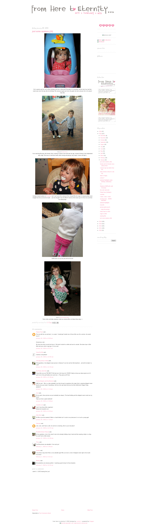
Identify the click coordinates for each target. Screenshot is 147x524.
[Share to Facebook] (58, 323)
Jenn (37, 393)
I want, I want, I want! (105, 196)
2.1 (101, 184)
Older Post (90, 510)
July (101, 146)
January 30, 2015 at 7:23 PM (44, 419)
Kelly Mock (39, 415)
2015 (100, 133)
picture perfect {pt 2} (105, 207)
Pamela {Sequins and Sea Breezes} (45, 381)
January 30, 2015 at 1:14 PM (44, 389)
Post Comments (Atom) (45, 513)
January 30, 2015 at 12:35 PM (44, 377)
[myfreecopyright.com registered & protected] (73, 523)
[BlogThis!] (54, 323)
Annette (38, 450)
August (102, 144)
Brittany (38, 460)
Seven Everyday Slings (64, 317)
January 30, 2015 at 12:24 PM (44, 367)
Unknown (38, 423)
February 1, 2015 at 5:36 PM (44, 446)
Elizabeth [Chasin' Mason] (42, 431)
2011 (100, 228)
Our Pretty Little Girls (41, 371)
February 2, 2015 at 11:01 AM (44, 465)
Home (62, 510)
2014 (100, 221)
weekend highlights (104, 202)
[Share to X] (56, 323)
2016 (100, 131)
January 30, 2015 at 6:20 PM (44, 411)
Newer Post (35, 510)
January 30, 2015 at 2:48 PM (44, 401)
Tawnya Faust (39, 332)
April (101, 153)
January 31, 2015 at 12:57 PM (44, 428)
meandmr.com (39, 405)
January (102, 160)
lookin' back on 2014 (105, 211)
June (101, 148)
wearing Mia (103, 216)
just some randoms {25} (106, 161)
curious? (102, 177)
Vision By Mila (39, 352)
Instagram (48, 196)
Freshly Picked (64, 151)
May (101, 151)
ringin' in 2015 (103, 213)
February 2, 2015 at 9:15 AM (44, 456)
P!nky (37, 442)
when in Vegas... (104, 175)
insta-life (102, 205)
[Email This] (53, 323)
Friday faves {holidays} (105, 192)
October (102, 140)
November (103, 137)
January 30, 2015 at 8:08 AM (44, 338)
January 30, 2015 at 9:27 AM (44, 348)
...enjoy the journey (104, 209)
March (102, 155)
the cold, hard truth (104, 190)
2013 (100, 223)
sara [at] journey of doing (42, 360)
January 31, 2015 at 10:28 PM (44, 438)
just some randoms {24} (106, 218)
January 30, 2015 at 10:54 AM (44, 356)
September (103, 142)
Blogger (91, 521)
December (103, 135)
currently (102, 194)
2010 (100, 230)
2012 (100, 226)
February (102, 157)
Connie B (78, 521)
